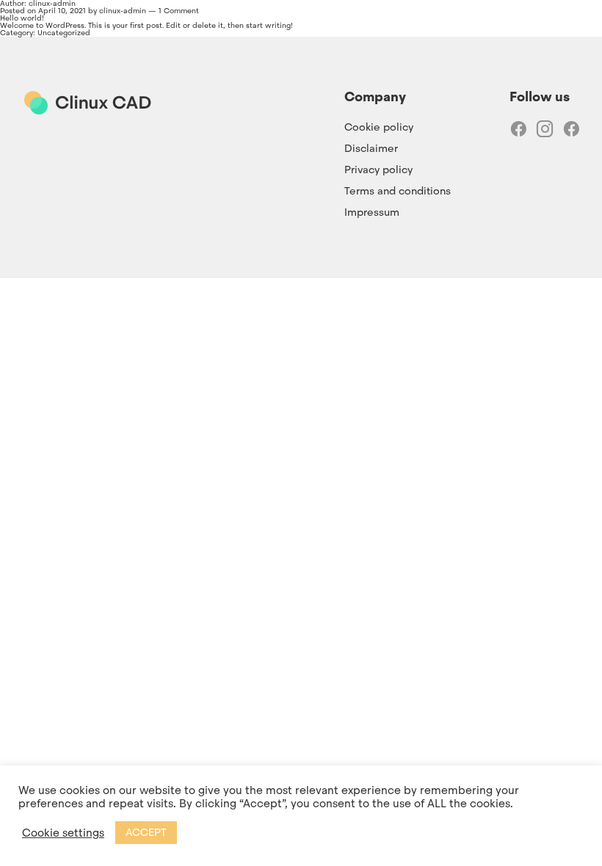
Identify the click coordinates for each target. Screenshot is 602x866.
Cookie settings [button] (63, 833)
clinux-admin (122, 10)
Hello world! (22, 18)
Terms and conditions (397, 190)
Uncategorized (63, 32)
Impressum (371, 212)
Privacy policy (378, 169)
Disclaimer (371, 148)
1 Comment (179, 10)
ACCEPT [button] (146, 832)
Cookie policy (378, 127)
